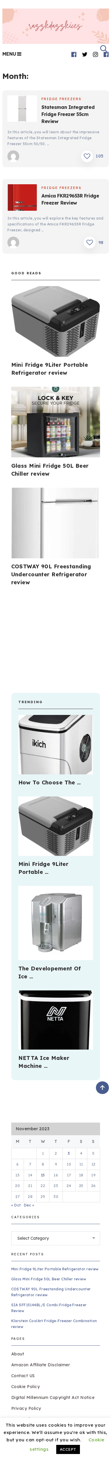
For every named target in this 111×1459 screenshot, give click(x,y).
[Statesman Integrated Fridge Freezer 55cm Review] (22, 109)
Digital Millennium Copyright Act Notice (53, 1397)
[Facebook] (74, 54)
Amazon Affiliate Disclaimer (40, 1364)
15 (43, 1175)
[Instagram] (95, 54)
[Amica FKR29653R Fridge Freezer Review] (22, 198)
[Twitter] (85, 54)
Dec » (29, 1205)
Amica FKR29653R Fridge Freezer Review (70, 199)
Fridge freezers (61, 99)
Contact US (23, 1375)
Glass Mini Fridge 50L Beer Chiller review (48, 1279)
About (17, 1354)
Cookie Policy (25, 1386)
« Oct (16, 1205)
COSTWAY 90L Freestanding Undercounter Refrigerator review (51, 574)
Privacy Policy (26, 1408)
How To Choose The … (49, 782)
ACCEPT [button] (68, 1449)
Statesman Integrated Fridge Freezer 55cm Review (67, 114)
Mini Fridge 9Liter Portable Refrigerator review (55, 1269)
